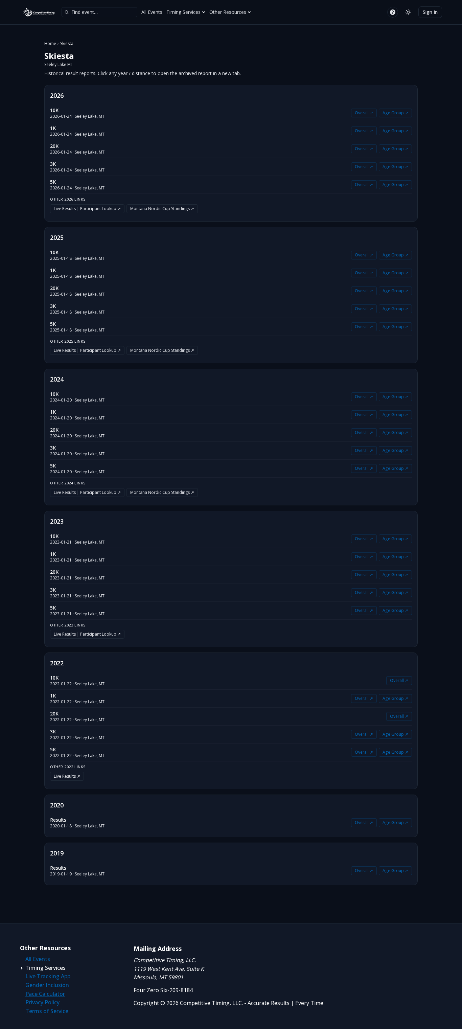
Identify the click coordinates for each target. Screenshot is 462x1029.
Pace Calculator (45, 994)
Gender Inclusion (47, 985)
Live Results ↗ (67, 776)
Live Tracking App (47, 976)
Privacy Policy (42, 1002)
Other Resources (227, 12)
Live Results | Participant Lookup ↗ (87, 208)
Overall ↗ (364, 113)
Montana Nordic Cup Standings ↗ (162, 208)
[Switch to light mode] (408, 12)
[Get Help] (392, 12)
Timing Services (183, 12)
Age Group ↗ (395, 113)
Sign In (430, 12)
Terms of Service (46, 1011)
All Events (151, 12)
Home (50, 43)
